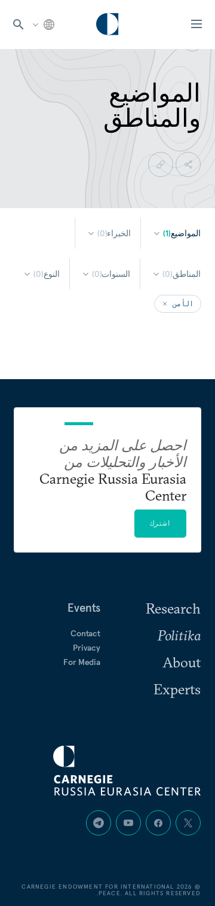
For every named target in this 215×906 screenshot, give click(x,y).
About (181, 662)
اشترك (160, 522)
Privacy (86, 647)
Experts (177, 689)
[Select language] (42, 24)
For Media (81, 662)
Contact (85, 633)
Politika (179, 635)
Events (83, 607)
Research (173, 608)
